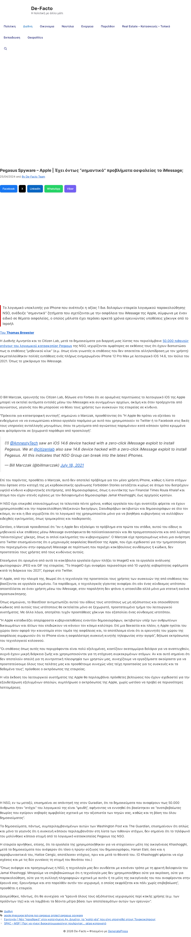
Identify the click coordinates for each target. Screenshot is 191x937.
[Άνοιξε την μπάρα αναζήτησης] (5, 48)
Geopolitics (35, 37)
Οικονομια (47, 26)
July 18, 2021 (72, 465)
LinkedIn (35, 188)
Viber (70, 188)
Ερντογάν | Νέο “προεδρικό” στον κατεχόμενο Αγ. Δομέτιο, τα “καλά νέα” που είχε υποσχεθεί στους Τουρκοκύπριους (80, 919)
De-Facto (42, 8)
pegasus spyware (71, 915)
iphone (29, 915)
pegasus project (49, 915)
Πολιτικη (10, 26)
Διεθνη (27, 26)
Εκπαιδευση (12, 37)
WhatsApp (53, 188)
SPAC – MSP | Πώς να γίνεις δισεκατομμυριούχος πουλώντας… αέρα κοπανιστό (55, 923)
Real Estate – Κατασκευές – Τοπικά (146, 26)
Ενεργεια (87, 26)
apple (7, 915)
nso (36, 915)
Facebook (9, 188)
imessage (18, 915)
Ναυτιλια (68, 26)
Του (17, 333)
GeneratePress (118, 931)
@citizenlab (44, 449)
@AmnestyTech (24, 443)
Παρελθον (108, 26)
